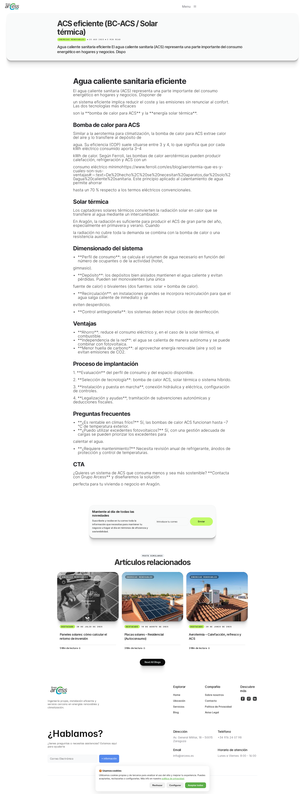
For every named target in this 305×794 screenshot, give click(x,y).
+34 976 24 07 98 (230, 737)
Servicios (178, 706)
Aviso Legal (212, 712)
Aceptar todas (195, 785)
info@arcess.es (183, 755)
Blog (176, 712)
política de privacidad (173, 778)
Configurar (175, 785)
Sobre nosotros (214, 694)
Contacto (211, 700)
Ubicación (179, 700)
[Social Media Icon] (242, 698)
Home (176, 694)
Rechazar (157, 785)
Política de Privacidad (218, 706)
